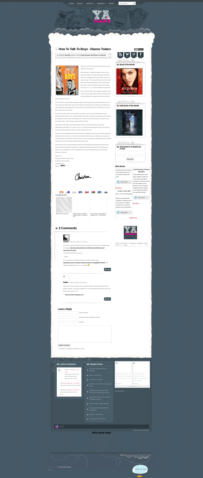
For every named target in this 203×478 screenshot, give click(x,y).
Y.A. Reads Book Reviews (64, 467)
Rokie (65, 282)
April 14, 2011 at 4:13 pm (79, 242)
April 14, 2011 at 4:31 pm (78, 282)
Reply (108, 269)
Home (71, 3)
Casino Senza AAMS (102, 435)
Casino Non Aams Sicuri (101, 444)
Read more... (119, 187)
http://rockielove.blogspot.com (74, 295)
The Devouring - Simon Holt (97, 419)
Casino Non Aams (101, 442)
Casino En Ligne (101, 437)
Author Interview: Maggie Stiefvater (99, 403)
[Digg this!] (74, 191)
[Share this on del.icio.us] (68, 191)
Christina (67, 55)
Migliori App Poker (101, 451)
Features (101, 3)
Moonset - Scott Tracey (74, 390)
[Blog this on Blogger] (61, 191)
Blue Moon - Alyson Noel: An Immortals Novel (100, 385)
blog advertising (119, 391)
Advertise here (132, 386)
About (80, 3)
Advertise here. (133, 217)
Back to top (140, 471)
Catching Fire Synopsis (96, 379)
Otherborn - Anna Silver (74, 383)
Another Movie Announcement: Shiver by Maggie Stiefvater (100, 398)
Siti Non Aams (101, 446)
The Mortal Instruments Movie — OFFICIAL (98, 370)
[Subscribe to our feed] (120, 58)
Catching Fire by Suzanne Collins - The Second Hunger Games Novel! (99, 391)
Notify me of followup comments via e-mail (72, 348)
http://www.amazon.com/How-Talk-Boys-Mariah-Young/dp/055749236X (84, 263)
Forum (111, 3)
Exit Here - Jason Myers (96, 414)
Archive (90, 3)
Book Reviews (85, 55)
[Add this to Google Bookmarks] (93, 191)
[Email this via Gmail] (87, 191)
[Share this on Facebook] (80, 191)
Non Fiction (94, 55)
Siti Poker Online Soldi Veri (101, 440)
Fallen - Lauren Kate (95, 375)
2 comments (102, 55)
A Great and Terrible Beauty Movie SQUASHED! (99, 409)
